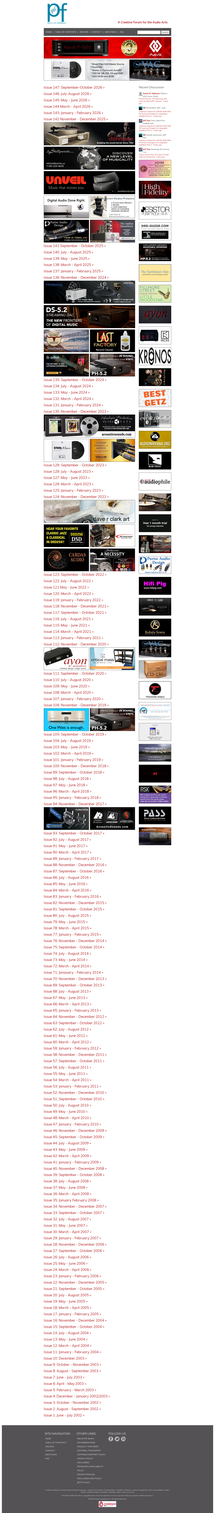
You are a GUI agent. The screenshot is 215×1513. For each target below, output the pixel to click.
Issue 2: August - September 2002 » (72, 1409)
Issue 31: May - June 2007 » (65, 1225)
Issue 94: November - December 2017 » (75, 804)
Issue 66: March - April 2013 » (67, 1004)
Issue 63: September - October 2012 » (74, 1023)
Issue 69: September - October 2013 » (74, 985)
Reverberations (86, 1442)
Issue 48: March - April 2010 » (67, 1118)
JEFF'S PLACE (83, 1482)
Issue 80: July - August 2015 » (67, 915)
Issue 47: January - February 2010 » (72, 1124)
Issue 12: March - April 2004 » (67, 1345)
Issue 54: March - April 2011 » (67, 1080)
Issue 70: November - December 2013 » (75, 979)
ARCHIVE (84, 32)
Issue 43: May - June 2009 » (65, 1149)
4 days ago (157, 116)
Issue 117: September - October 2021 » (75, 612)
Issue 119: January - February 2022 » (73, 600)
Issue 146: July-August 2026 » (67, 94)
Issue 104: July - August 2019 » (68, 740)
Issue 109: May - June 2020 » (67, 686)
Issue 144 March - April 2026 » (68, 106)
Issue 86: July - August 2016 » (67, 877)
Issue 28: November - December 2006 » (75, 1244)
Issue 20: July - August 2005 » (67, 1295)
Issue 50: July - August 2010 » (67, 1105)
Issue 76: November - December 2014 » (75, 941)
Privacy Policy (85, 1458)
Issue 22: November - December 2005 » (75, 1282)
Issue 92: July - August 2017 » (67, 839)
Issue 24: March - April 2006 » (67, 1269)
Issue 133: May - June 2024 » (67, 392)
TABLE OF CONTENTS (65, 32)
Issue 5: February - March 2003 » (70, 1390)
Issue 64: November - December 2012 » (75, 1016)
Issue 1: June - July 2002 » (64, 1415)
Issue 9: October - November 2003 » (72, 1364)
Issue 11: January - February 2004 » (72, 1352)
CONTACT (97, 32)
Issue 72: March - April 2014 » (67, 966)
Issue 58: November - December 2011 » (75, 1054)
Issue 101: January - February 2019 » (73, 759)
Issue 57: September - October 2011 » (74, 1061)
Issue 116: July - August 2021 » (68, 619)
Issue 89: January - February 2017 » (72, 858)
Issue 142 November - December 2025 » (76, 119)
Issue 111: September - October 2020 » (75, 673)
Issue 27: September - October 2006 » (74, 1251)
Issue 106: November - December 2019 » (76, 705)
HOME (49, 32)
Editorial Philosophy (89, 1450)
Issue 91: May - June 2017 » (65, 846)
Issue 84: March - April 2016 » (67, 890)
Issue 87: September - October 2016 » (74, 871)
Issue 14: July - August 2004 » (67, 1333)
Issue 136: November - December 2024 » (76, 277)
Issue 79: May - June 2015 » (65, 922)
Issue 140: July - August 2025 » (68, 252)
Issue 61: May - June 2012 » (65, 1035)
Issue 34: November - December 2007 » (75, 1206)
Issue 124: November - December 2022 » (76, 496)
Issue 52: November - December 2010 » (75, 1092)
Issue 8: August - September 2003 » (72, 1371)
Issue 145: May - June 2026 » (67, 100)
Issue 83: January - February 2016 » (72, 896)
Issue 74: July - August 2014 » (67, 953)
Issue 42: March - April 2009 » (67, 1156)
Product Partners (87, 1446)
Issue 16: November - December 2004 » (75, 1320)
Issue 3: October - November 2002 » (72, 1402)
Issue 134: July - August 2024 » (68, 386)
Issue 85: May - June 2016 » (65, 884)
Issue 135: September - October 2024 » (75, 380)
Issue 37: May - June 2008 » (65, 1187)
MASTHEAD (110, 32)
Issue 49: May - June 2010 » (65, 1111)
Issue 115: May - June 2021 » (67, 625)
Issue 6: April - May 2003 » (65, 1383)
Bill (144, 107)
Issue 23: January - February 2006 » (72, 1276)
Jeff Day (146, 120)
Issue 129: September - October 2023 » (75, 465)
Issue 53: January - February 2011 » (72, 1086)
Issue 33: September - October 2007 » (74, 1213)
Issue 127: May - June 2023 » (67, 477)
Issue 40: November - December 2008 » (75, 1168)
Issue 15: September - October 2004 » (74, 1326)
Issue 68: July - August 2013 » (67, 991)
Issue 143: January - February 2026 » (73, 113)
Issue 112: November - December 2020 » (76, 644)
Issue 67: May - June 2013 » (65, 997)
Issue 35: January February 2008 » (71, 1200)
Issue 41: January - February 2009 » (72, 1162)
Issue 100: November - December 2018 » (76, 766)
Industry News (85, 1438)
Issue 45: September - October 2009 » (74, 1137)
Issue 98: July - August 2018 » (67, 778)
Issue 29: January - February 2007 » (72, 1238)
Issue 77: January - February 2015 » (72, 934)
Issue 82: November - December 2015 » (75, 903)
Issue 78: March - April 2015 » (67, 928)
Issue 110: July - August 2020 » (68, 680)
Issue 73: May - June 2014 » (65, 959)
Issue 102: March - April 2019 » (68, 753)
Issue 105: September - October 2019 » (75, 734)
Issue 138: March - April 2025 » (68, 265)
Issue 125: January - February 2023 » (73, 490)
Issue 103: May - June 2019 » (67, 747)
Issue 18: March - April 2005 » (67, 1307)
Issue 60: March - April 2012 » (67, 1042)
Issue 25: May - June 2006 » (65, 1263)
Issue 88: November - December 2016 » (75, 865)
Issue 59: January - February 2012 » (72, 1048)
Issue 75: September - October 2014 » (74, 947)
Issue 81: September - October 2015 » (74, 909)
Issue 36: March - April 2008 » (67, 1194)
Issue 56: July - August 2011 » (67, 1067)
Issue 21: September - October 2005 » (74, 1288)
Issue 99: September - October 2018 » (74, 772)
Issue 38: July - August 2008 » (67, 1181)
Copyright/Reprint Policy (91, 1454)
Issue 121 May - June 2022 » (66, 587)
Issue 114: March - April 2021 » (68, 631)
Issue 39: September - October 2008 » (74, 1175)
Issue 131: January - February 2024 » (73, 405)
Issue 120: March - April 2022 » (68, 593)
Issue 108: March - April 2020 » (68, 692)
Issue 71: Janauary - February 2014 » (73, 972)
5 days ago (157, 145)
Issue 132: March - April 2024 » (68, 398)
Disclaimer (83, 1462)
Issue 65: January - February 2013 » (72, 1010)
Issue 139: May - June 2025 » (67, 258)
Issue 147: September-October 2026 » (74, 87)
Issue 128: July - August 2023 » (68, 471)
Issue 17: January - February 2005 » (72, 1314)
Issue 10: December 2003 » (65, 1358)
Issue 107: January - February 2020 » (73, 699)
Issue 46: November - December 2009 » (75, 1130)
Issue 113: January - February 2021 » (73, 638)
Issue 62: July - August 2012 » (67, 1029)
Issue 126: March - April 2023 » (68, 484)
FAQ (122, 32)
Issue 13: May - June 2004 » (65, 1339)
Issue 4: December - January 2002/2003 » (77, 1396)
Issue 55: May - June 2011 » (65, 1073)
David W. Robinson (151, 93)
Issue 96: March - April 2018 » (67, 791)
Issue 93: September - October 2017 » (74, 833)
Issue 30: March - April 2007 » (67, 1232)
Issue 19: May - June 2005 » (65, 1301)
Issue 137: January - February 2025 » (73, 271)
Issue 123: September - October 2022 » (75, 574)
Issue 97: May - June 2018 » (65, 785)
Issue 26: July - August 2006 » (67, 1257)
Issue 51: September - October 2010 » (74, 1099)
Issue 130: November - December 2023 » (76, 411)
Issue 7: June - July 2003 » (64, 1377)
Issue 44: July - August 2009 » (67, 1143)
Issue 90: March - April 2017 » (67, 852)
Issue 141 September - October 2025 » (75, 246)
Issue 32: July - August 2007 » (67, 1219)
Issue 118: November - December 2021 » (76, 606)
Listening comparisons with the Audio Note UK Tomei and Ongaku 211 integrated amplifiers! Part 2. (155, 113)
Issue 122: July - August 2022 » (68, 581)
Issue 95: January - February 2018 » (72, 797)
